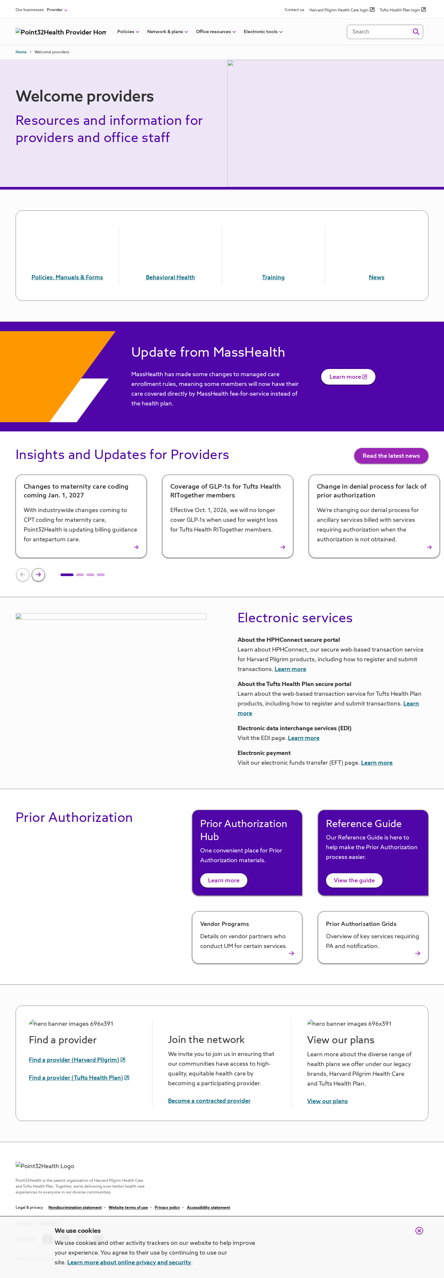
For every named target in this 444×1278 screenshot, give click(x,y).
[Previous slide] (22, 574)
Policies (125, 32)
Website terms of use (128, 1208)
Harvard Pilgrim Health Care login (339, 10)
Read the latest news (391, 456)
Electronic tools (261, 32)
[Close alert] (416, 1234)
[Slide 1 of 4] (66, 574)
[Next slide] (38, 574)
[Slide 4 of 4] (101, 574)
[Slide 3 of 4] (90, 574)
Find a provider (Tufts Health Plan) (76, 1078)
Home (21, 52)
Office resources (213, 32)
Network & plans (165, 32)
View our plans (327, 1101)
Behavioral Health (170, 278)
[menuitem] (125, 32)
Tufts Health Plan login (400, 10)
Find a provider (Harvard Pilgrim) (74, 1060)
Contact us (294, 10)
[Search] (416, 32)
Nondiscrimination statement (75, 1208)
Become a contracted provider (209, 1101)
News (377, 278)
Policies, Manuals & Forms (67, 278)
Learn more (345, 377)
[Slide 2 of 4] (80, 574)
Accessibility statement (208, 1208)
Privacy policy (167, 1208)
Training (273, 278)
